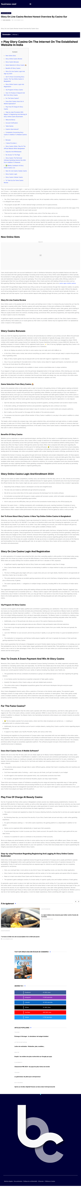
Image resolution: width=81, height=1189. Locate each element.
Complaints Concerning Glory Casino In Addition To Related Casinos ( (15, 135)
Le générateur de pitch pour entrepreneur (27, 1076)
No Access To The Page (13, 155)
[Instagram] (73, 1180)
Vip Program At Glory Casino (14, 89)
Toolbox (17, 1032)
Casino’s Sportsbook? (12, 129)
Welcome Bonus (10, 120)
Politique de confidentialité (30, 1181)
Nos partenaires (18, 1181)
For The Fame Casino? (12, 98)
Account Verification (12, 123)
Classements (18, 1062)
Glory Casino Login (11, 174)
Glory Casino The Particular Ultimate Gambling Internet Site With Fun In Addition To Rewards (15, 160)
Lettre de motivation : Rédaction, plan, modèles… (29, 1046)
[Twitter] (67, 1179)
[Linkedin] (76, 1180)
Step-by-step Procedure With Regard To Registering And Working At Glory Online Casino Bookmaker (15, 114)
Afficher (14, 34)
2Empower (41, 1181)
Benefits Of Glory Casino (13, 68)
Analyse (16, 1052)
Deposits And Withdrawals (13, 151)
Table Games (9, 126)
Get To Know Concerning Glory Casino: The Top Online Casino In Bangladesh (14, 79)
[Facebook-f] (70, 1179)
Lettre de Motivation (20, 1042)
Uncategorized (5, 930)
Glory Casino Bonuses (12, 62)
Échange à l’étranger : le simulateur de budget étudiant (31, 1036)
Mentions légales (8, 1181)
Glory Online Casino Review (14, 59)
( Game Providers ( (11, 143)
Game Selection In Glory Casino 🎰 (16, 65)
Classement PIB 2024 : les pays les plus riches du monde (32, 1066)
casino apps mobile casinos (67, 283)
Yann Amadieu (7, 20)
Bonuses (8, 140)
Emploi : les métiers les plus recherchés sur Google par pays (33, 1056)
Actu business (18, 1082)
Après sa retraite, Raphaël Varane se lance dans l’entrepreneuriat (34, 1087)
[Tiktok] (76, 1179)
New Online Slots (11, 55)
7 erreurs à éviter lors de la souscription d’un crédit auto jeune (20, 936)
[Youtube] (73, 1179)
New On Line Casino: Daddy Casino (16, 171)
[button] (30, 4)
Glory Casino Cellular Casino (14, 177)
